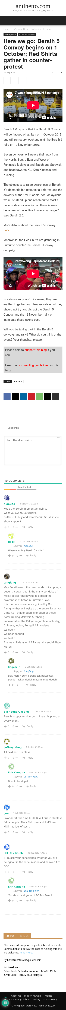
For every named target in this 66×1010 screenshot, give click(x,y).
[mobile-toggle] (6, 20)
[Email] (47, 80)
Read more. (26, 952)
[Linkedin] (23, 80)
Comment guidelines (19, 999)
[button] (61, 20)
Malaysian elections (41, 29)
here (6, 230)
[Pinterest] (31, 80)
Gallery (36, 999)
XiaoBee (28, 545)
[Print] (55, 80)
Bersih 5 (18, 381)
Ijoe (6, 813)
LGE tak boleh (31, 890)
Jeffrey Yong (12, 747)
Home (7, 29)
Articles (48, 995)
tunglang (10, 582)
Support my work (32, 995)
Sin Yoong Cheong (16, 711)
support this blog (36, 349)
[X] (15, 80)
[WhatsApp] (39, 80)
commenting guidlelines (33, 365)
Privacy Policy (50, 999)
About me (16, 995)
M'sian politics (21, 29)
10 (61, 72)
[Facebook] (7, 80)
